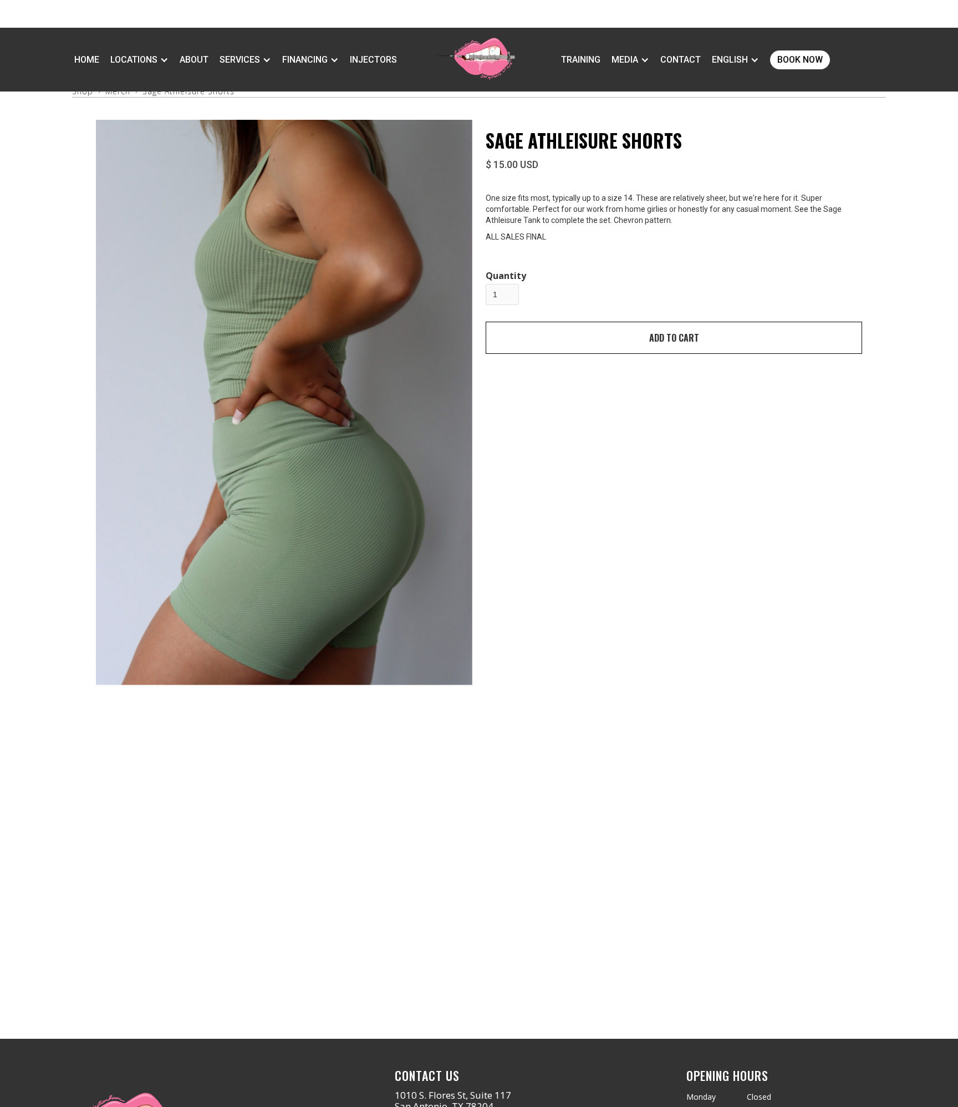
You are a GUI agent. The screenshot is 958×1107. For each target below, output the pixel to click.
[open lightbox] (284, 402)
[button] (139, 60)
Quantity (506, 275)
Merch (117, 91)
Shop (82, 91)
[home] (473, 59)
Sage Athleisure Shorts (188, 91)
